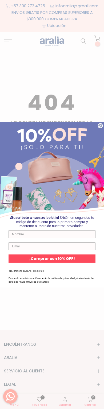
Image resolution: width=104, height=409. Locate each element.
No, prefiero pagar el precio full (26, 270)
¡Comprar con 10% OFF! (52, 258)
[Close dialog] (100, 125)
